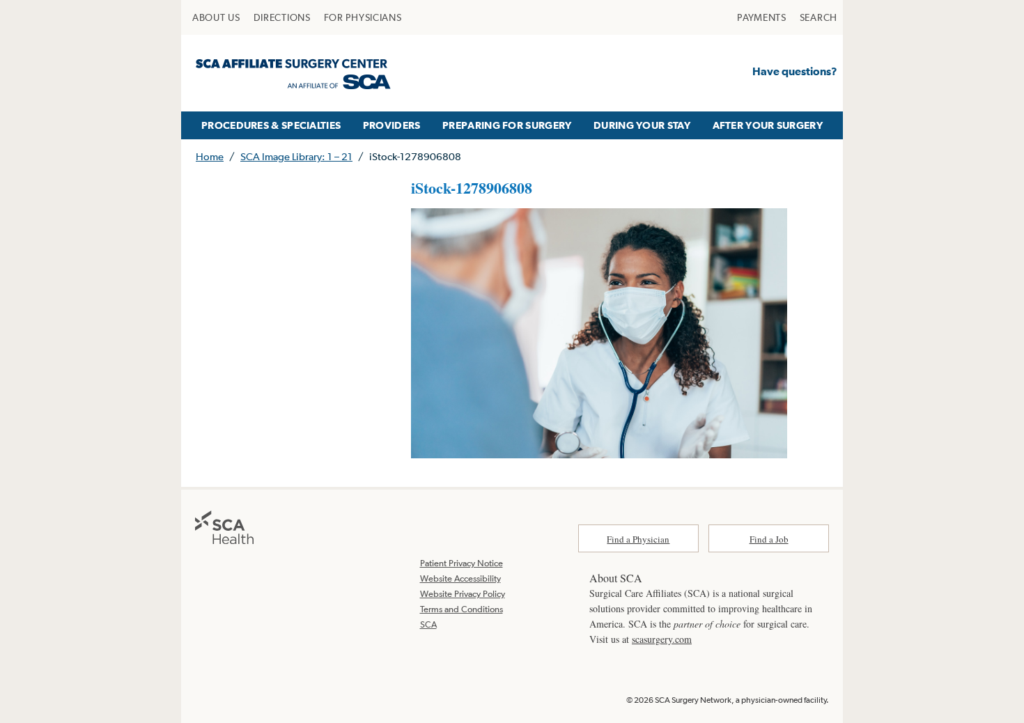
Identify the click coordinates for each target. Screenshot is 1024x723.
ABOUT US (216, 17)
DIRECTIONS (282, 17)
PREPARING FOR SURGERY (506, 125)
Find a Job (769, 539)
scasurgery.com (662, 639)
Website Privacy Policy (462, 594)
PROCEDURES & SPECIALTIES (271, 125)
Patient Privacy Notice (461, 563)
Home (210, 156)
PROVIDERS (392, 125)
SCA (428, 624)
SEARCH (818, 17)
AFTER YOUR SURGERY (768, 125)
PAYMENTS (761, 17)
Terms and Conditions (461, 609)
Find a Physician (638, 539)
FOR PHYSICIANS (363, 17)
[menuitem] (216, 17)
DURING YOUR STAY (642, 125)
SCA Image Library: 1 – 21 (296, 156)
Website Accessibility (460, 578)
